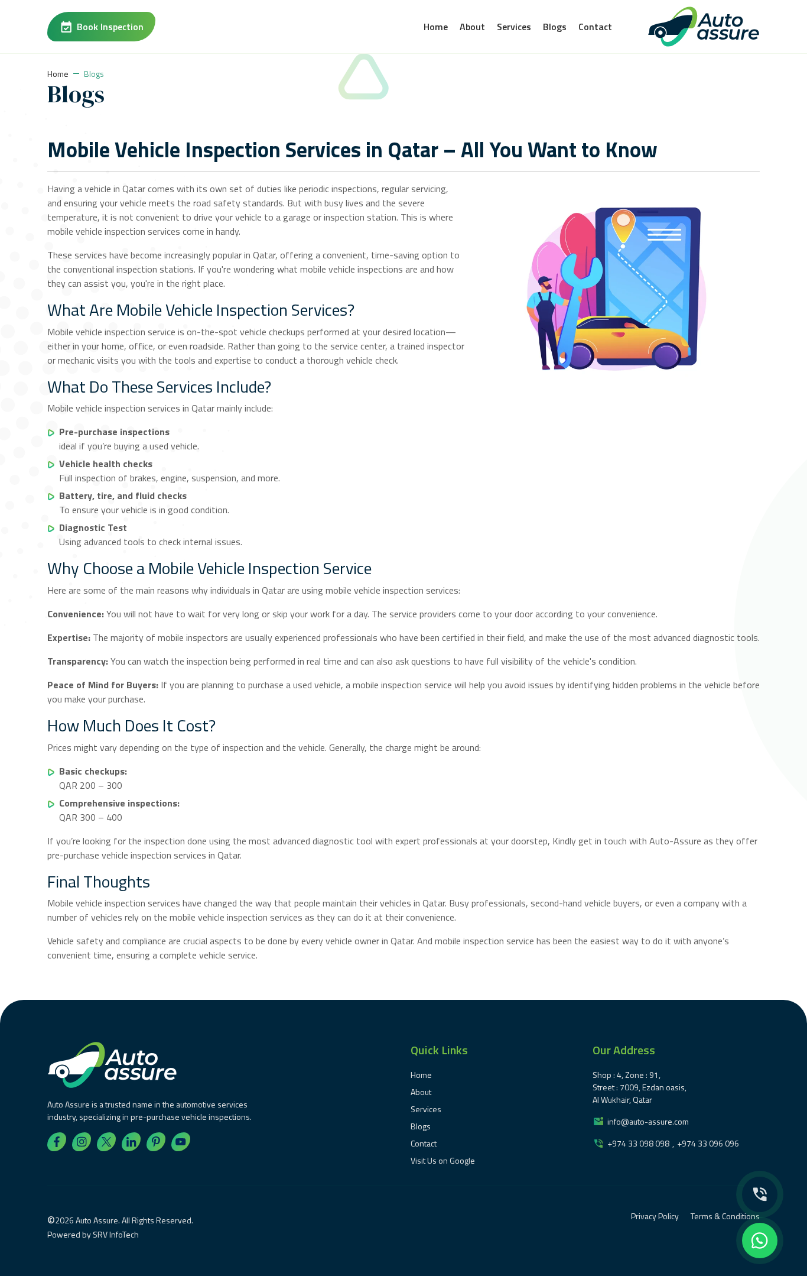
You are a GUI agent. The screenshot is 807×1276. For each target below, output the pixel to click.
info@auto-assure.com (648, 1121)
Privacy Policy (655, 1216)
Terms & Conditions (725, 1216)
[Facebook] (56, 1141)
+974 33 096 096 (708, 1143)
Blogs (555, 27)
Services (514, 27)
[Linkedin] (131, 1141)
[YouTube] (180, 1141)
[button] (759, 1194)
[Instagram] (81, 1141)
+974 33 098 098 (638, 1143)
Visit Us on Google (443, 1160)
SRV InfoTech (116, 1234)
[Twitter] (106, 1141)
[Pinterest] (156, 1141)
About (472, 27)
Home (436, 27)
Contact (595, 27)
